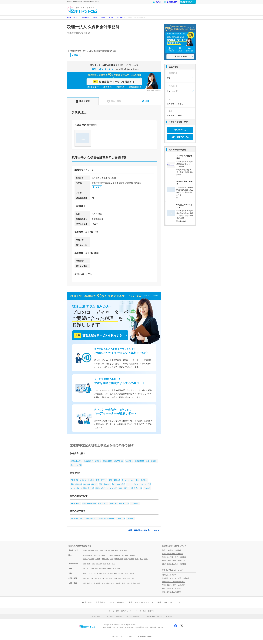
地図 (76, 55)
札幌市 (91, 550)
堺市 (95, 573)
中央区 (117, 555)
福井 (113, 564)
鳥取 (106, 578)
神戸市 (116, 573)
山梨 (84, 564)
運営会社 (169, 616)
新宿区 (96, 555)
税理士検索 (85, 17)
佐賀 (103, 583)
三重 (119, 568)
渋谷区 (102, 555)
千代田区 (110, 555)
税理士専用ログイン (187, 2)
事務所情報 (84, 101)
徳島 (119, 578)
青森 (96, 550)
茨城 (136, 559)
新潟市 (98, 564)
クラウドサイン (130, 636)
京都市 (103, 17)
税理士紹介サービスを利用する (98, 335)
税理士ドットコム (72, 17)
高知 (133, 578)
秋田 (116, 550)
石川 (104, 564)
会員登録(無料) (172, 2)
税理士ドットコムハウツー (168, 602)
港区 (90, 555)
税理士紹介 (87, 602)
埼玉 (111, 559)
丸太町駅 (120, 17)
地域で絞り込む (180, 129)
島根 (110, 578)
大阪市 (89, 573)
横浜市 (91, 559)
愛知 (84, 568)
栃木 (141, 559)
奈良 (126, 573)
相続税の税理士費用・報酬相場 (173, 560)
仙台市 (111, 550)
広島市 (100, 578)
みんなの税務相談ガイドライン (152, 616)
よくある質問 (108, 616)
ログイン (158, 2)
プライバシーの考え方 (132, 616)
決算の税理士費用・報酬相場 (172, 554)
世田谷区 (125, 555)
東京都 (85, 555)
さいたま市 (119, 559)
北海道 (85, 550)
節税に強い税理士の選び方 (171, 592)
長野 (88, 564)
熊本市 (117, 583)
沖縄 (138, 583)
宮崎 (128, 583)
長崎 (108, 583)
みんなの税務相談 (117, 602)
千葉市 (131, 559)
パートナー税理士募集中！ (145, 611)
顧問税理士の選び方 (169, 575)
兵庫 (111, 573)
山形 (121, 550)
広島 (95, 578)
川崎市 (97, 559)
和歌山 (131, 573)
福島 (126, 550)
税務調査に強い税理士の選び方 (173, 582)
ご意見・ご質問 (95, 616)
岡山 (84, 578)
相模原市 (105, 559)
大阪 (84, 573)
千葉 (126, 559)
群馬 (146, 559)
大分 (123, 583)
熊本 (112, 583)
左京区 (111, 17)
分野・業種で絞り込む (180, 137)
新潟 (93, 564)
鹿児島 (133, 583)
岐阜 (114, 568)
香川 (124, 578)
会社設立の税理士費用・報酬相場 (174, 557)
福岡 (84, 583)
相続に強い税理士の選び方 (171, 588)
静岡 (96, 568)
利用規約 (119, 616)
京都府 (95, 17)
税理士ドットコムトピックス (140, 602)
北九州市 (97, 583)
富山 (108, 564)
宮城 (106, 550)
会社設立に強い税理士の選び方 (173, 585)
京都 (100, 573)
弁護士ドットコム (117, 636)
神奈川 (85, 559)
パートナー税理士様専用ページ (119, 611)
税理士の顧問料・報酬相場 (171, 550)
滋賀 (122, 573)
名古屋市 (90, 568)
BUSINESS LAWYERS (144, 636)
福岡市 (89, 583)
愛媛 (128, 578)
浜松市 (108, 568)
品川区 (132, 555)
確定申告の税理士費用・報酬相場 (174, 564)
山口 (115, 578)
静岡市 (102, 568)
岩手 (101, 550)
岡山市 (89, 578)
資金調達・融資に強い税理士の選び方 (176, 578)
